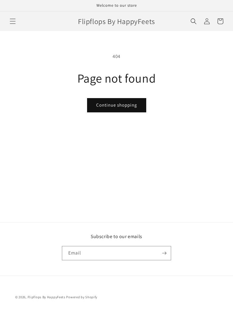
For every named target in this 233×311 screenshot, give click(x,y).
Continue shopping (116, 105)
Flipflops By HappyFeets (47, 297)
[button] (12, 21)
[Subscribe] (164, 253)
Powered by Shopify (81, 297)
